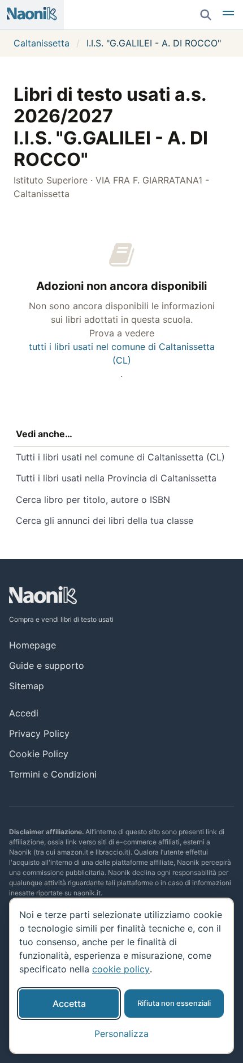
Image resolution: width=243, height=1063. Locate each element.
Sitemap (26, 685)
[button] (228, 14)
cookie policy (121, 969)
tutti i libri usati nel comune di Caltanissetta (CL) (122, 353)
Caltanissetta (42, 43)
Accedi (23, 713)
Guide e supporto (46, 665)
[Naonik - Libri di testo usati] (32, 14)
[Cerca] (205, 14)
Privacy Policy (39, 733)
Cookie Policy (38, 753)
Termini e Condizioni (53, 774)
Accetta (69, 1003)
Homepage (32, 645)
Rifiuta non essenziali (174, 1003)
